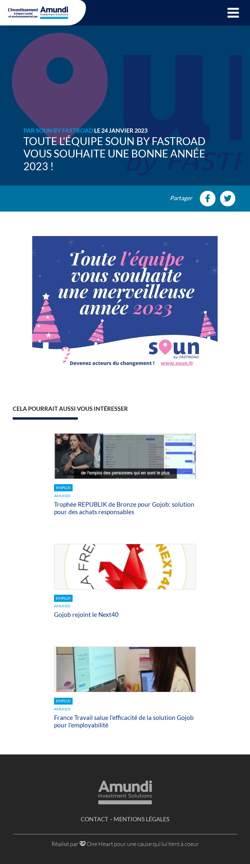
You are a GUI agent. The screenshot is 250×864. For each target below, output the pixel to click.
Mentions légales (142, 819)
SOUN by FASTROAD (64, 130)
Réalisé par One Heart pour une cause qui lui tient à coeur (125, 843)
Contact (94, 819)
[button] (233, 13)
